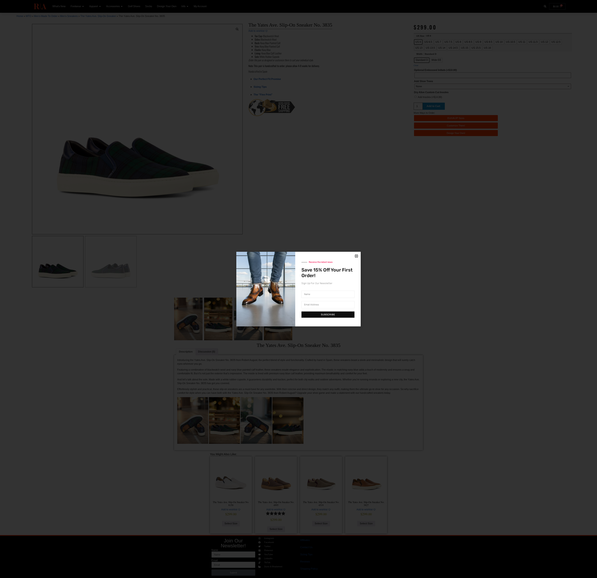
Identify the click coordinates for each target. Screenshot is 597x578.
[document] (298, 289)
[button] (356, 256)
